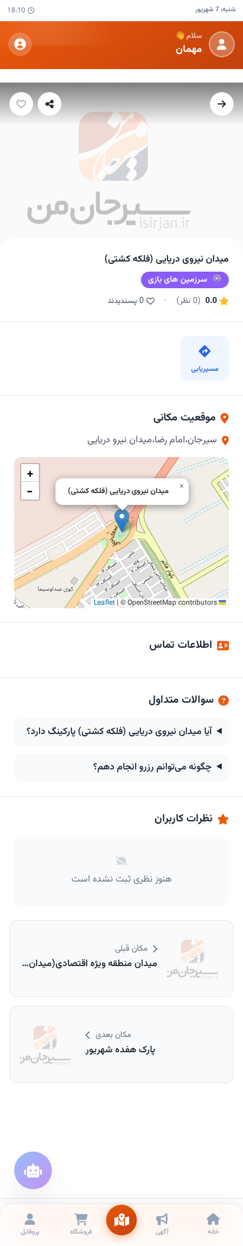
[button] (121, 520)
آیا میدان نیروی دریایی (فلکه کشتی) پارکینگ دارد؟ (119, 732)
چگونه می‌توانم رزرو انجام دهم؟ (152, 768)
